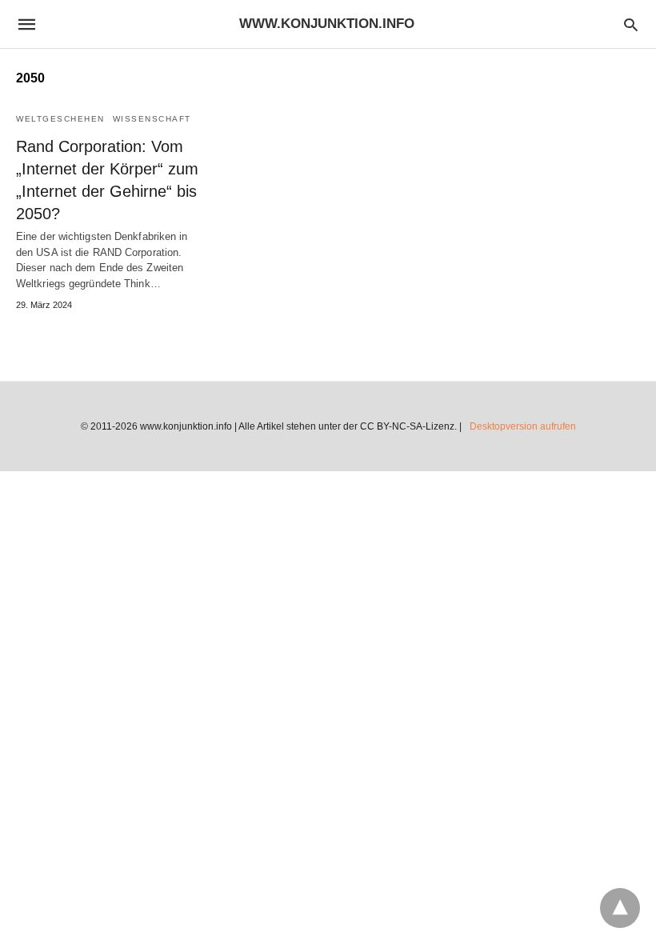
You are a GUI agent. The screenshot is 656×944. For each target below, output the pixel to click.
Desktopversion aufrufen (523, 426)
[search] (631, 24)
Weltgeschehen (60, 118)
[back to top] (620, 908)
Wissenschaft (152, 118)
